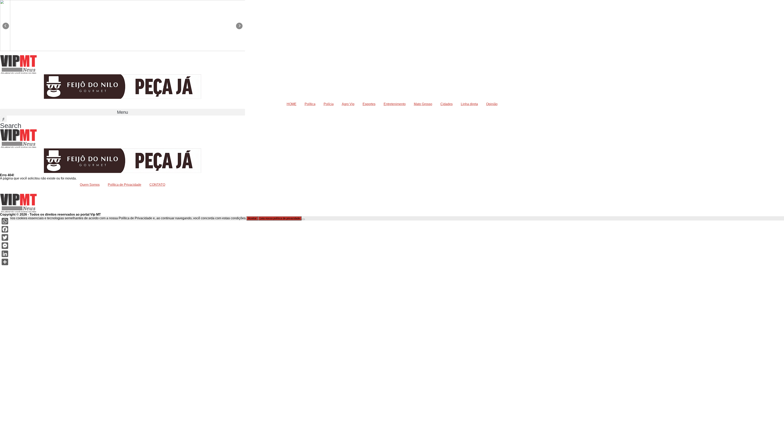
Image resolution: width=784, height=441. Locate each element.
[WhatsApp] (5, 221)
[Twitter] (5, 237)
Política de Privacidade (124, 184)
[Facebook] (5, 229)
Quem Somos (90, 184)
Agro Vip (348, 104)
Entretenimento (395, 104)
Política (310, 104)
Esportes (369, 104)
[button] (122, 112)
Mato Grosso (423, 104)
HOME (291, 104)
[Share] (5, 262)
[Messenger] (5, 246)
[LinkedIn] (5, 254)
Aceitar (252, 218)
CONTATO (157, 184)
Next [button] (239, 26)
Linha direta (469, 104)
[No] (303, 219)
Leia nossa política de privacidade (280, 218)
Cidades (446, 104)
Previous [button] (5, 26)
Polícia (329, 104)
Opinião (492, 104)
